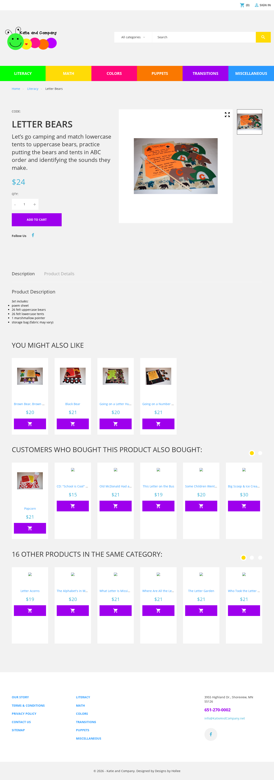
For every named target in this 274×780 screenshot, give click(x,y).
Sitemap (18, 730)
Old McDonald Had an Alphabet (122, 486)
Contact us (21, 722)
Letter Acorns (30, 591)
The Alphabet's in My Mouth (77, 591)
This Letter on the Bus (158, 486)
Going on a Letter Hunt (116, 404)
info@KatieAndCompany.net (224, 718)
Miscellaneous (88, 738)
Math (80, 705)
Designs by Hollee (167, 771)
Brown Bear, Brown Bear (31, 404)
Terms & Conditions (28, 705)
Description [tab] (23, 274)
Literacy (83, 697)
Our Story (20, 697)
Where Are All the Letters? (161, 591)
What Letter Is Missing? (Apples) (122, 591)
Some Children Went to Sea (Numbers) (212, 486)
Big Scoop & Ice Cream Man (247, 486)
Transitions (86, 722)
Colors (82, 714)
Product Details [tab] (59, 274)
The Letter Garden (201, 591)
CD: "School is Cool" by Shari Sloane (82, 486)
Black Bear (72, 404)
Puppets (82, 730)
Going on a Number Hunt (160, 404)
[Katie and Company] (31, 38)
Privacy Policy (24, 714)
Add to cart (37, 220)
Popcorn (30, 508)
